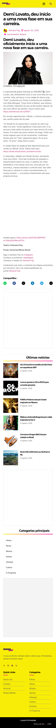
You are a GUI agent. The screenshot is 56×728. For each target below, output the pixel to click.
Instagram (28, 255)
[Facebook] (12, 665)
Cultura (9, 567)
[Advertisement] (28, 207)
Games (9, 556)
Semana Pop (28, 260)
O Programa (11, 573)
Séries (8, 546)
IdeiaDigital (28, 257)
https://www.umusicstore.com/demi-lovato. (22, 151)
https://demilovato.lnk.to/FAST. (17, 111)
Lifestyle (9, 562)
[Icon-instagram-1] (8, 665)
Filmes (8, 540)
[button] (44, 4)
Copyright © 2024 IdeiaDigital (28, 720)
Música (23, 34)
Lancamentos (13, 34)
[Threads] (16, 665)
